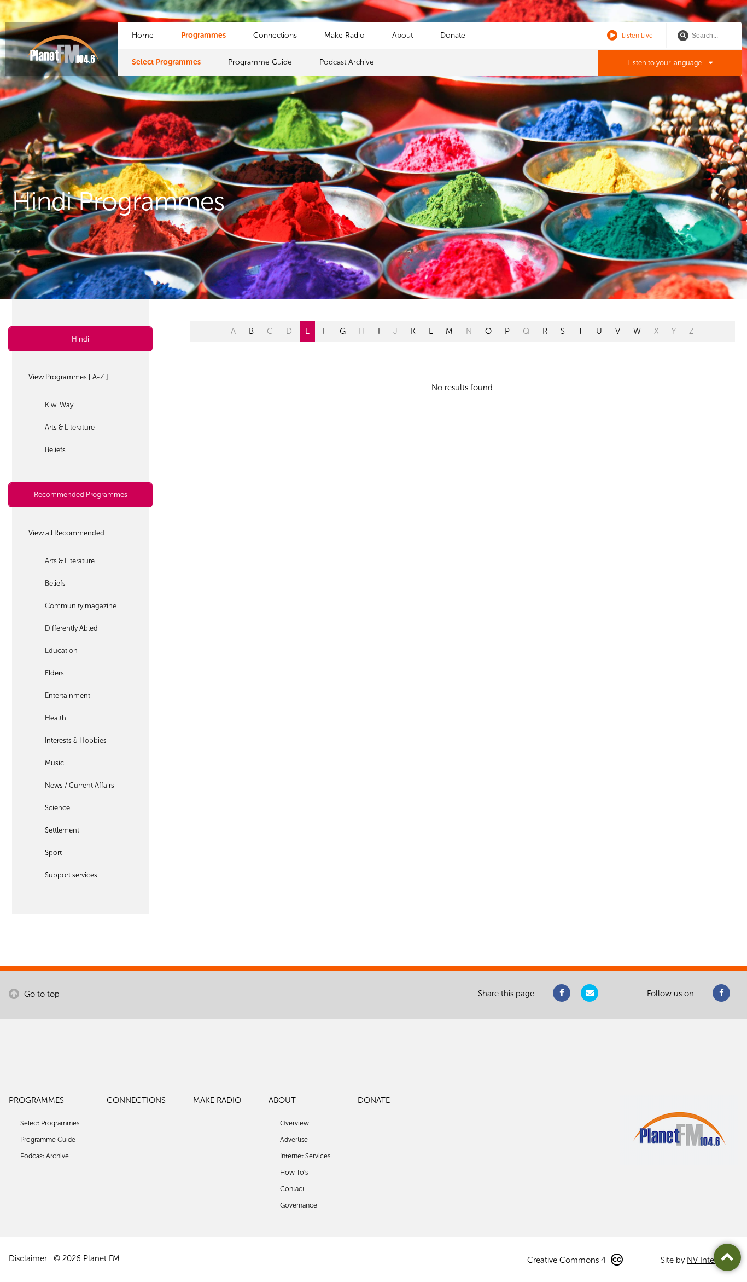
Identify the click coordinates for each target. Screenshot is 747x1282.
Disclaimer (28, 1258)
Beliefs (55, 450)
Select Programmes (166, 62)
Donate (452, 35)
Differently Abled (71, 628)
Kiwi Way (59, 405)
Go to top (41, 994)
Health (55, 718)
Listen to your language (665, 63)
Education (61, 650)
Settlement (62, 830)
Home (143, 35)
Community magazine (80, 606)
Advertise (294, 1139)
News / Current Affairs (79, 785)
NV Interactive (712, 1260)
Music (54, 763)
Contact (292, 1189)
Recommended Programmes (80, 494)
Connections (275, 35)
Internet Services (305, 1156)
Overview (294, 1123)
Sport (53, 852)
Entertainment (67, 695)
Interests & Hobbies (76, 740)
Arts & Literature (70, 427)
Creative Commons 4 (567, 1260)
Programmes (203, 35)
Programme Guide (260, 62)
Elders (54, 673)
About (402, 35)
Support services (71, 875)
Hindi (80, 339)
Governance (298, 1205)
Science (57, 808)
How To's (294, 1172)
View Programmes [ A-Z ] (68, 377)
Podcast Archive (346, 62)
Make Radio (344, 35)
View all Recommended (66, 533)
